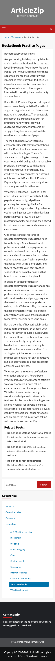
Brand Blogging (17, 549)
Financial (10, 506)
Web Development (19, 590)
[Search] (51, 28)
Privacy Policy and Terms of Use (27, 641)
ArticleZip (27, 10)
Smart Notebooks (18, 584)
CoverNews (25, 655)
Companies (15, 567)
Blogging (14, 543)
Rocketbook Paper (18, 446)
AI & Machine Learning (21, 532)
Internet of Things (18, 572)
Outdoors (10, 518)
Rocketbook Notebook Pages (24, 460)
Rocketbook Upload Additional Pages (29, 432)
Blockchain (15, 537)
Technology (11, 524)
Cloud (13, 555)
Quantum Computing (20, 578)
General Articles (13, 512)
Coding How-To (17, 561)
